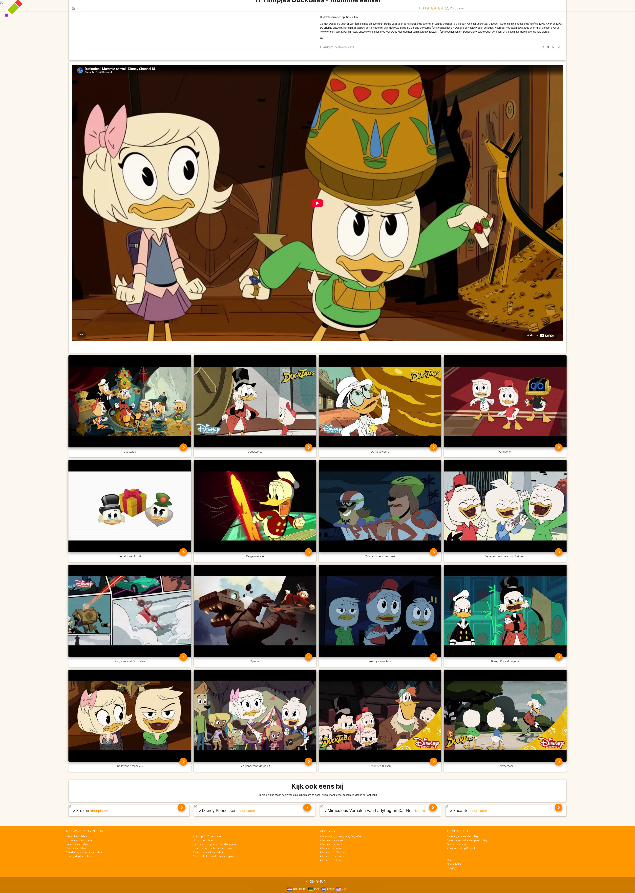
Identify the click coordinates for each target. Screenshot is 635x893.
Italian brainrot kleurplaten (208, 852)
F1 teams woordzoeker (79, 840)
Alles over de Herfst (331, 844)
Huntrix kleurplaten (203, 840)
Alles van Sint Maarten (332, 852)
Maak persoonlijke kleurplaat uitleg (467, 840)
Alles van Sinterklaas (332, 856)
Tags (384, 5)
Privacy (451, 868)
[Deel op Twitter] (548, 47)
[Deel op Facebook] (539, 47)
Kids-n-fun (245, 5)
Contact (451, 860)
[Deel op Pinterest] (543, 47)
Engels (330, 888)
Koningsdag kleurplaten (79, 856)
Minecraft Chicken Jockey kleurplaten (214, 856)
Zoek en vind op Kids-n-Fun (462, 848)
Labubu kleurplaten (77, 844)
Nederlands (299, 888)
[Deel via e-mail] (558, 47)
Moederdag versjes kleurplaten (84, 852)
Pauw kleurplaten (76, 848)
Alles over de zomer (331, 840)
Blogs (288, 5)
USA (343, 888)
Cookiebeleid (454, 864)
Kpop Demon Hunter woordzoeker (213, 848)
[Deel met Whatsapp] (553, 47)
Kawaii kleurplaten (76, 836)
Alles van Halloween (331, 848)
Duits (316, 888)
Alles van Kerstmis (330, 860)
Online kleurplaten (457, 844)
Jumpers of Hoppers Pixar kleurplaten (214, 844)
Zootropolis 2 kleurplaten (207, 836)
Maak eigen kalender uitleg (462, 836)
